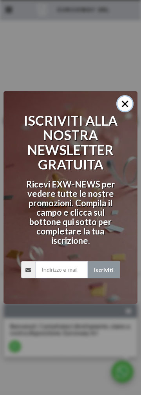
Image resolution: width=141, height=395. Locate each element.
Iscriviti (104, 270)
